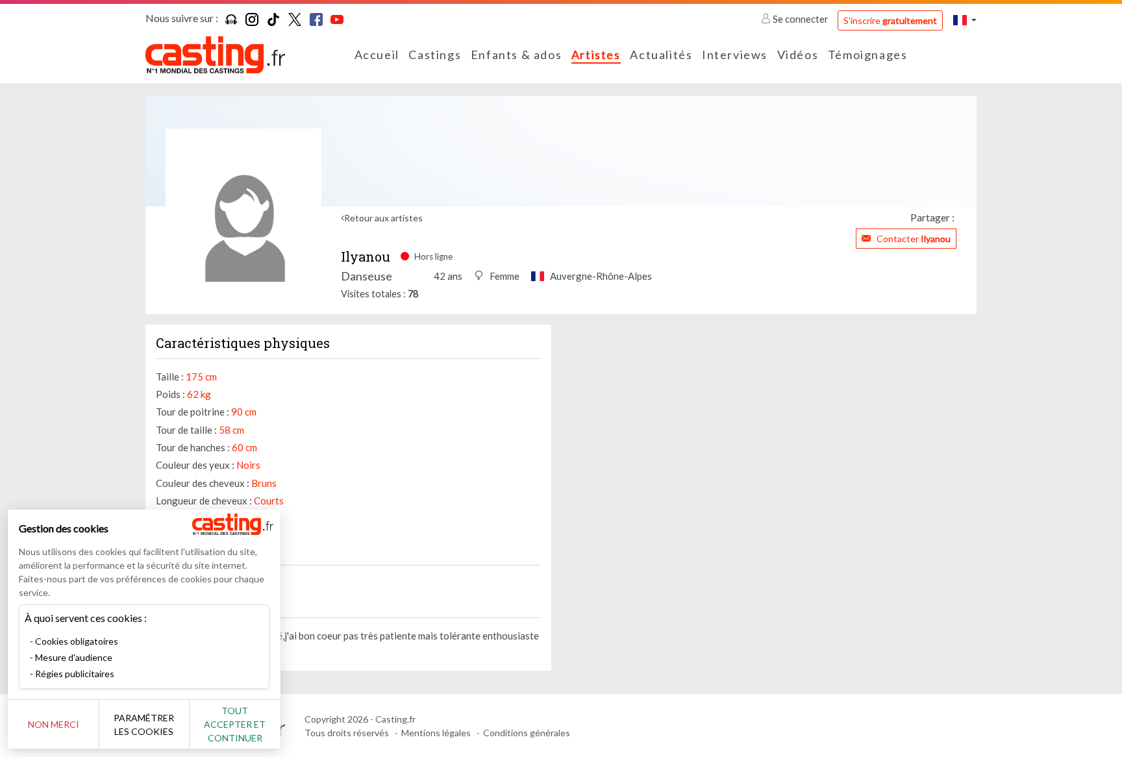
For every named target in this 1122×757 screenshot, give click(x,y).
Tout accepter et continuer (235, 724)
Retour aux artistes (383, 217)
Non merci (53, 724)
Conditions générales (526, 732)
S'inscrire (890, 20)
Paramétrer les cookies (144, 724)
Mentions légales (436, 732)
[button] (965, 20)
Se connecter (800, 19)
